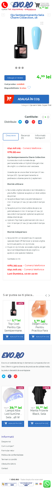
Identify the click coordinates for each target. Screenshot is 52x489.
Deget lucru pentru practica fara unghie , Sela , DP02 (40, 330)
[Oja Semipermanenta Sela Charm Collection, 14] (49, 14)
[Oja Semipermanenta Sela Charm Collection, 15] (3, 14)
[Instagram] (16, 376)
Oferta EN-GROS (8, 464)
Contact (4, 468)
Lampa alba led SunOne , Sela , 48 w (13, 414)
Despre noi (6, 442)
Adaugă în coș (29, 99)
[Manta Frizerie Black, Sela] (39, 395)
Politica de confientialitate (12, 455)
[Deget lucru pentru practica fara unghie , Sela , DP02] (39, 309)
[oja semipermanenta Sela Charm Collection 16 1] (27, 43)
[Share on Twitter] (20, 122)
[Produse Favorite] (29, 88)
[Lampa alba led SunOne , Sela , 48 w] (13, 395)
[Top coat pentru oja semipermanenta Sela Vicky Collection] (13, 309)
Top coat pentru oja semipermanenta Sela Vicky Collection (15, 330)
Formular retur (7, 450)
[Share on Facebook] (10, 376)
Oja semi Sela (35, 105)
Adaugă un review (15, 78)
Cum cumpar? (7, 446)
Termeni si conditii (9, 459)
